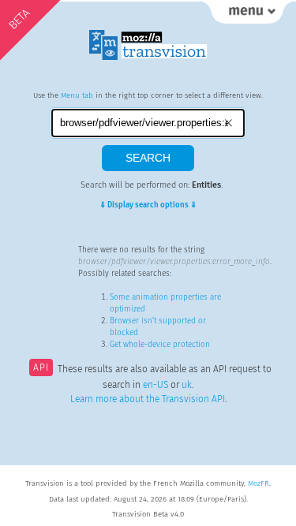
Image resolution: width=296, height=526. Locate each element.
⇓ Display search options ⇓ (148, 205)
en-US (155, 384)
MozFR (258, 483)
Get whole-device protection (160, 344)
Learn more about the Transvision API (147, 399)
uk (187, 384)
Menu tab (77, 95)
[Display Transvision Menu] (247, 16)
